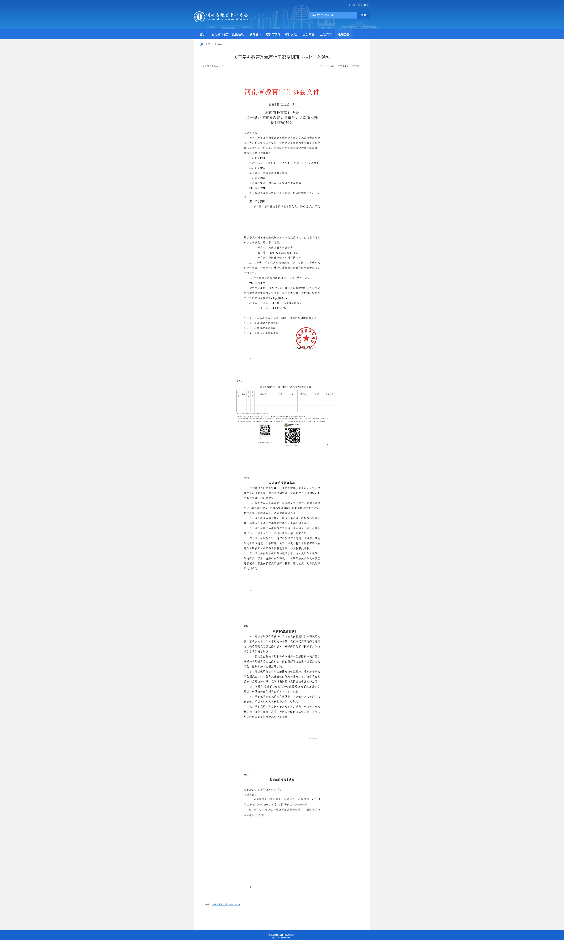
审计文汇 (291, 34)
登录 (360, 5)
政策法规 (238, 34)
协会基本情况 (220, 34)
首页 (203, 34)
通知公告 (344, 34)
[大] (332, 65)
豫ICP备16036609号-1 (282, 937)
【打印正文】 (342, 65)
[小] (327, 65)
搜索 (364, 15)
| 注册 (366, 5)
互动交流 (326, 34)
